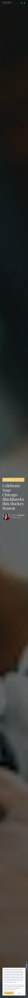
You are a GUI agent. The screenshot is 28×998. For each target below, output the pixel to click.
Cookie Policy (6, 982)
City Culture (8, 480)
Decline (19, 993)
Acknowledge (9, 993)
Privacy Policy (13, 982)
